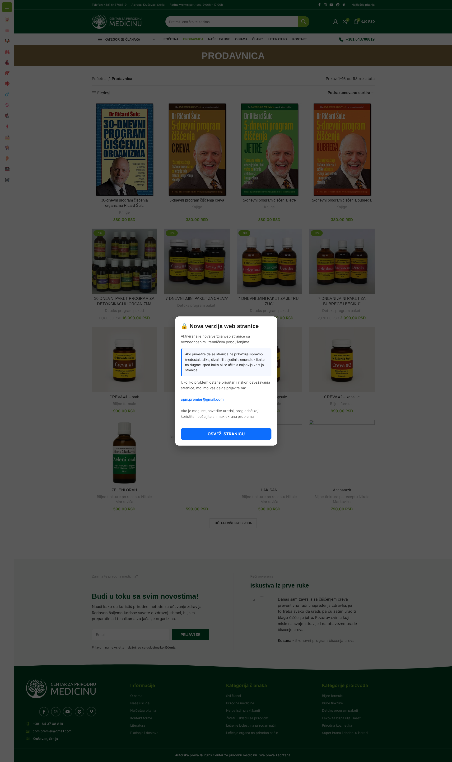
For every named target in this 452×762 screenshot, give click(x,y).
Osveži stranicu (226, 434)
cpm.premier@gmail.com (202, 399)
